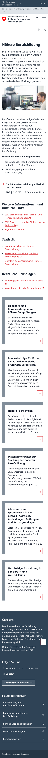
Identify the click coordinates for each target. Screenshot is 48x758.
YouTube (33, 668)
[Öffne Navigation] (44, 19)
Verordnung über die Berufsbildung (23, 288)
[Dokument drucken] (39, 30)
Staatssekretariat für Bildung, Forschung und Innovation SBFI (19, 19)
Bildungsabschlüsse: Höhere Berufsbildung (19, 247)
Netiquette (25, 754)
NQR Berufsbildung (15, 229)
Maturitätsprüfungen (14, 731)
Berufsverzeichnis (12, 738)
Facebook (10, 668)
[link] (24, 322)
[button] (43, 642)
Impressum (16, 754)
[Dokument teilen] (44, 30)
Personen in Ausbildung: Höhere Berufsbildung (21, 255)
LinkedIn (10, 673)
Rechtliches (6, 754)
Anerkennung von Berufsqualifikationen (14, 704)
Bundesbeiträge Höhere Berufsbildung (15, 714)
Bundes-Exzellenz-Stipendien (17, 723)
